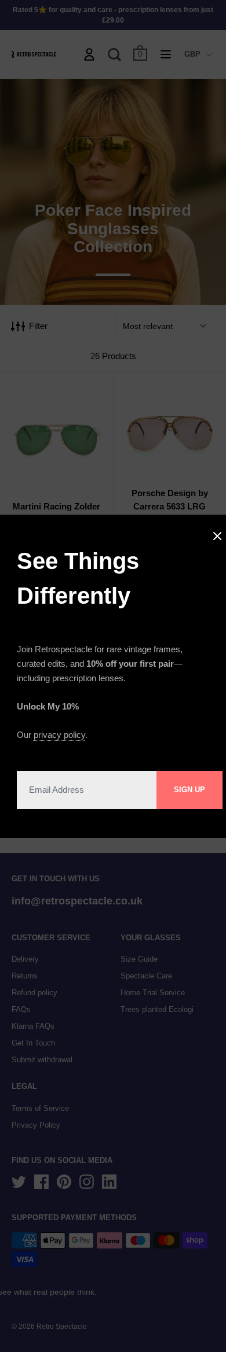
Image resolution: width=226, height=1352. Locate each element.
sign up (189, 789)
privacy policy (59, 735)
